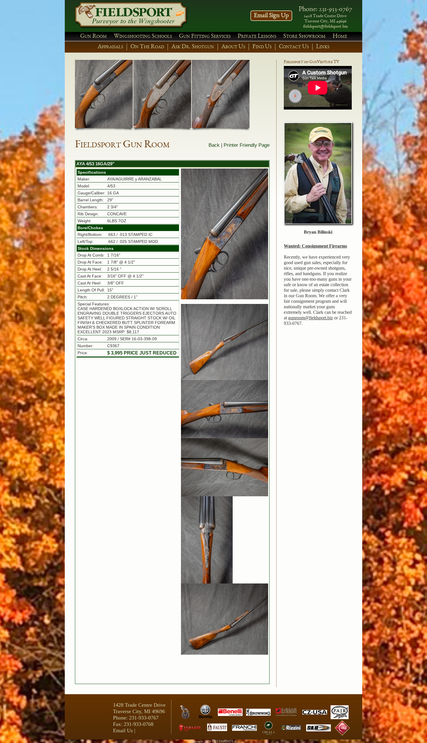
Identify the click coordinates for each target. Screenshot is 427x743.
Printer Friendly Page (247, 145)
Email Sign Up (271, 15)
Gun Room (93, 36)
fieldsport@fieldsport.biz (325, 26)
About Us (233, 47)
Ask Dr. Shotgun (192, 47)
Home (340, 36)
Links (322, 47)
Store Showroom (304, 36)
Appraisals (110, 47)
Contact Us (294, 47)
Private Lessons (257, 36)
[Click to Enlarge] (224, 234)
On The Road (147, 47)
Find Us (262, 47)
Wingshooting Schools (143, 36)
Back (214, 145)
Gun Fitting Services (205, 36)
